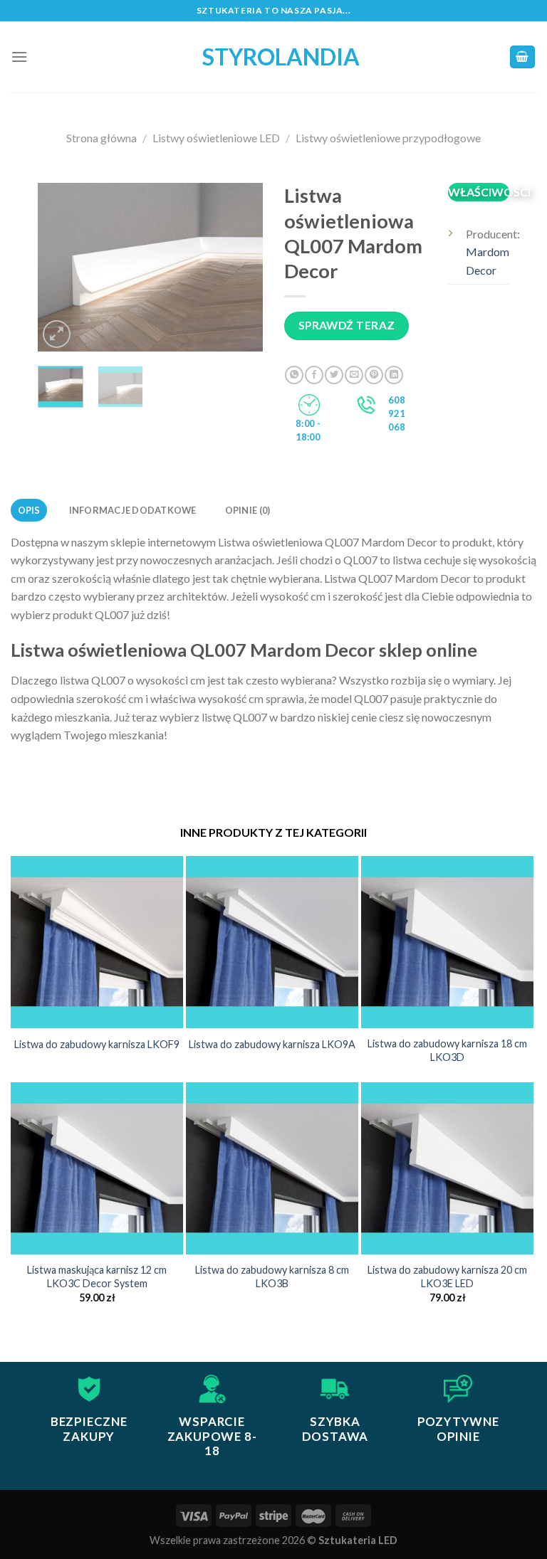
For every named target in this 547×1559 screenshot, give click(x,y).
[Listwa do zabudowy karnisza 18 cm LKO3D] (447, 942)
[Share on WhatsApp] (294, 375)
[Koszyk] (523, 57)
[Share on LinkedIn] (394, 375)
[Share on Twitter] (334, 375)
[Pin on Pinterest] (374, 375)
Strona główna (101, 137)
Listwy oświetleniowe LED (216, 137)
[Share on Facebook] (314, 375)
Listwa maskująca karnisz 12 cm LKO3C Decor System (97, 1276)
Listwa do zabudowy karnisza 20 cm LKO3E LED (447, 1276)
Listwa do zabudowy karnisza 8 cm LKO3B (272, 1276)
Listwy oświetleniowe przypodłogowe (388, 137)
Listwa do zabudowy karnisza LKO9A (272, 1044)
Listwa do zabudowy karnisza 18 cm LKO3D (447, 1050)
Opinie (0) (248, 510)
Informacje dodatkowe (133, 510)
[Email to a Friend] (354, 375)
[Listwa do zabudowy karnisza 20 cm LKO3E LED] (447, 1168)
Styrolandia (273, 57)
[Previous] (60, 267)
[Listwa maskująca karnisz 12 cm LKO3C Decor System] (97, 1168)
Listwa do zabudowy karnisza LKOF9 (96, 1044)
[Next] (241, 267)
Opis (29, 510)
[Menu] (19, 56)
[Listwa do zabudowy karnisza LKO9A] (272, 942)
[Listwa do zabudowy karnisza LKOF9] (97, 942)
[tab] (29, 510)
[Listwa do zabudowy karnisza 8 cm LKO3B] (272, 1168)
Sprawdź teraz (346, 325)
